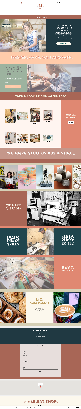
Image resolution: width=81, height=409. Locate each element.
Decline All (73, 407)
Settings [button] (69, 407)
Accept (77, 407)
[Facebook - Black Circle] (57, 2)
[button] (21, 3)
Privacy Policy (33, 407)
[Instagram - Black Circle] (59, 2)
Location (24, 367)
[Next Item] (79, 177)
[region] (70, 119)
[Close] (79, 407)
